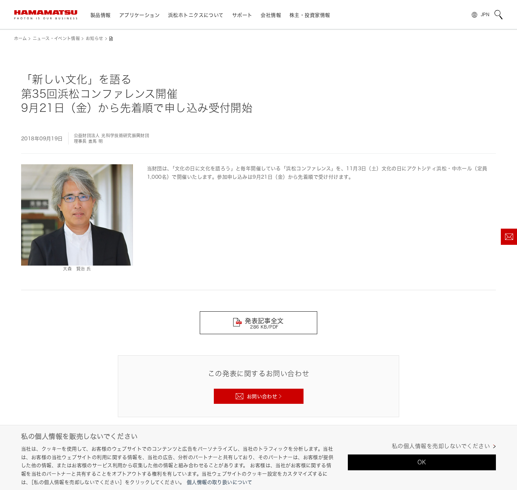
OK (421, 462)
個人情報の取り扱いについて (219, 482)
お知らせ (94, 38)
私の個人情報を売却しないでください (441, 446)
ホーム (20, 38)
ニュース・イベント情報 (56, 38)
